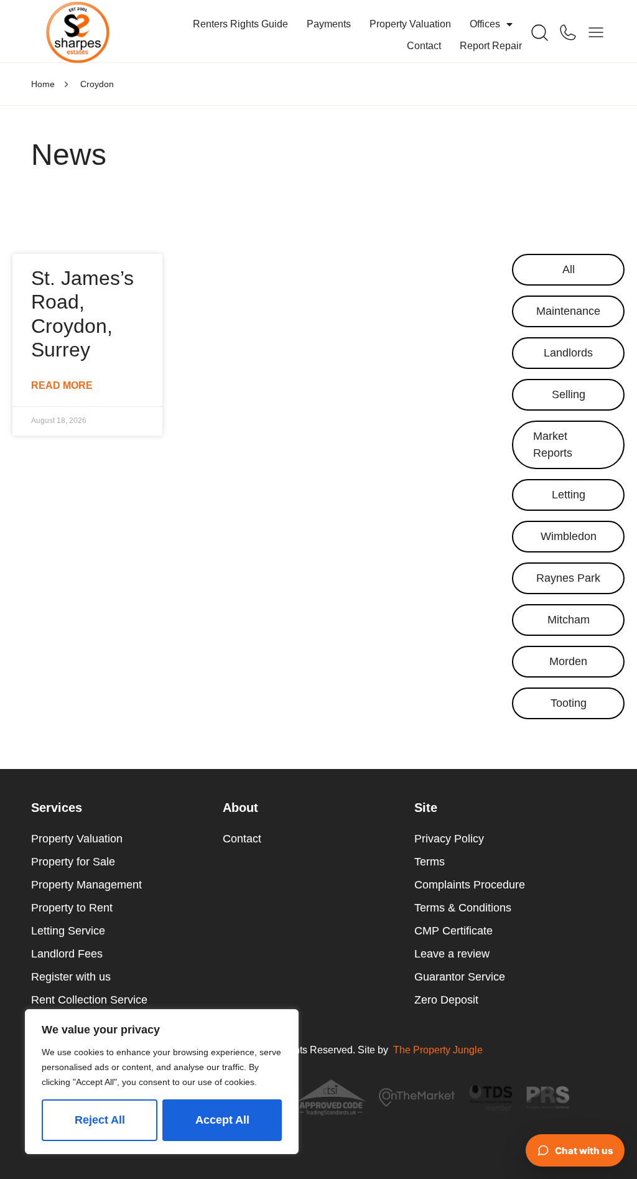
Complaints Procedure (469, 884)
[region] (162, 1081)
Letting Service (68, 931)
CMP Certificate (453, 931)
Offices (485, 24)
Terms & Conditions (462, 908)
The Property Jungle (438, 1050)
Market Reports (552, 444)
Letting (568, 494)
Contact (424, 45)
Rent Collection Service (89, 1000)
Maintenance (568, 311)
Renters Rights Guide (240, 24)
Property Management (86, 884)
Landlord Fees (67, 954)
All (568, 269)
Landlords (568, 353)
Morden (568, 661)
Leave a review (452, 954)
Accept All (222, 1120)
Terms (429, 861)
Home (43, 84)
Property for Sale (73, 861)
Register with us (71, 977)
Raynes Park (568, 578)
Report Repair (491, 45)
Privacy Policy (449, 838)
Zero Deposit (446, 1000)
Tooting (569, 703)
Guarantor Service (459, 977)
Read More (62, 385)
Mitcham (568, 619)
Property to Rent (72, 908)
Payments (329, 24)
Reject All (100, 1120)
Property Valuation (410, 24)
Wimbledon (569, 536)
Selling (568, 394)
